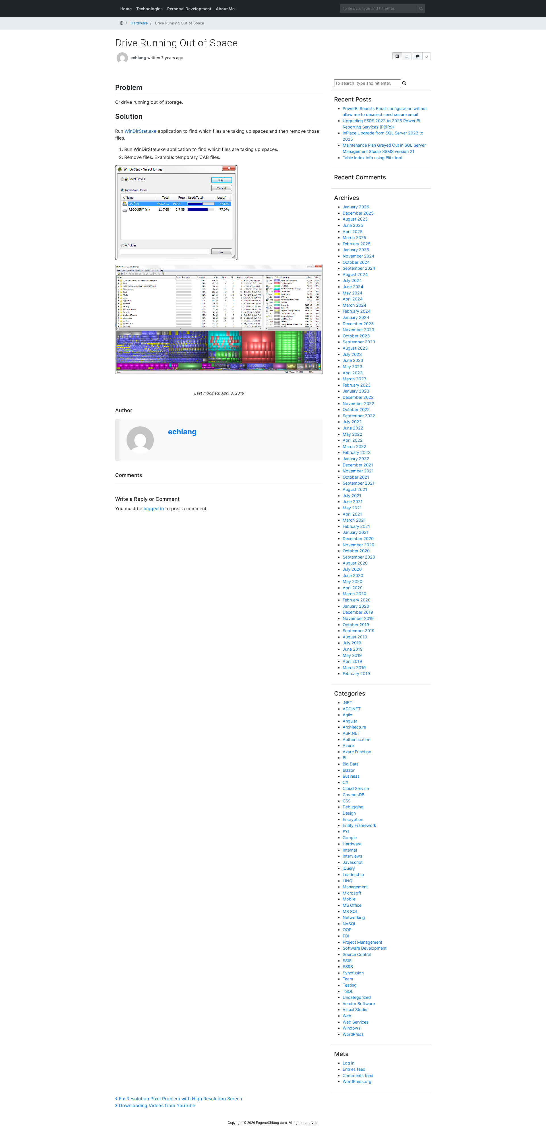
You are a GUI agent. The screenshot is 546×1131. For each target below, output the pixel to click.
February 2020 (357, 599)
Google (350, 837)
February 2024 (357, 311)
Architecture (354, 727)
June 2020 (353, 575)
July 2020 (352, 569)
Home (126, 8)
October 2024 (356, 262)
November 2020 (358, 544)
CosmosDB (353, 794)
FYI (346, 831)
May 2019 (352, 655)
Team (348, 978)
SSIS (347, 960)
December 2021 (358, 464)
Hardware (352, 843)
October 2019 (356, 624)
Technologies (149, 8)
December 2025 (358, 213)
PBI (346, 935)
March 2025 (354, 237)
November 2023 (358, 329)
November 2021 (358, 470)
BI (344, 757)
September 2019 (359, 630)
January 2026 (356, 206)
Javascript (353, 862)
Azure (348, 745)
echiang (138, 57)
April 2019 (352, 661)
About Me (225, 8)
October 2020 (356, 550)
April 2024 (353, 298)
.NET (347, 702)
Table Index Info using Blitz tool (372, 157)
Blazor (349, 770)
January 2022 (356, 458)
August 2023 (355, 348)
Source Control (357, 954)
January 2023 (356, 391)
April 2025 (353, 231)
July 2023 (352, 354)
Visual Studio (355, 1009)
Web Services (356, 1022)
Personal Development (189, 8)
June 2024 (353, 286)
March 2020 (354, 593)
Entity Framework (359, 825)
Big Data (351, 763)
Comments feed (358, 1075)
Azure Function (357, 751)
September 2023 (359, 341)
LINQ (347, 880)
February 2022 (357, 452)
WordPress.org (357, 1081)
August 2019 (355, 636)
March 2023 (354, 378)
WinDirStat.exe (140, 131)
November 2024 (358, 256)
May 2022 (352, 434)
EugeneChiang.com (271, 1123)
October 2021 (356, 477)
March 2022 (354, 446)
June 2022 (353, 428)
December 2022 (358, 397)
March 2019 (354, 667)
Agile (347, 714)
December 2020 (358, 538)
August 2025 (355, 219)
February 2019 (356, 673)
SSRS (348, 966)
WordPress (353, 1034)
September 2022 (359, 415)
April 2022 (353, 440)
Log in (348, 1063)
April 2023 (353, 372)
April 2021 (352, 514)
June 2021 (353, 501)
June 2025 (353, 225)
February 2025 (357, 243)
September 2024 (359, 268)
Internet (350, 850)
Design (349, 813)
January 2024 (356, 317)
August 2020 (355, 563)
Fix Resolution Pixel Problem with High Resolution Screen (180, 1098)
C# (345, 782)
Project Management (362, 942)
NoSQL (349, 923)
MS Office (352, 905)
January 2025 (356, 249)
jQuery (349, 868)
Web (347, 1015)
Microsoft (352, 893)
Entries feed (354, 1069)
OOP (347, 929)
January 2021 (356, 532)
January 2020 (356, 606)
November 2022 (358, 403)
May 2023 (352, 366)
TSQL (348, 991)
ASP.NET (351, 733)
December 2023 (358, 323)
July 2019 (352, 642)
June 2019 (353, 649)
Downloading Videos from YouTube (157, 1105)
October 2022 (356, 409)
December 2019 (358, 612)
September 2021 (359, 483)
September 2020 (359, 557)
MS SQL (350, 911)
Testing (350, 985)
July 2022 (352, 421)
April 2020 (353, 587)
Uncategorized (357, 997)
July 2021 (352, 495)
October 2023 (356, 335)
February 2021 (356, 526)
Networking (354, 917)
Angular (350, 721)
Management (355, 886)
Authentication (356, 739)
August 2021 (355, 489)
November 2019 (358, 618)
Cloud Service (356, 788)
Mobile (349, 899)
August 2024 (355, 274)
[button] (397, 56)
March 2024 (354, 305)
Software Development (364, 948)
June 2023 (353, 360)
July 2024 (352, 280)
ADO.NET (352, 708)
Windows (352, 1028)
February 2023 (357, 385)
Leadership (353, 874)
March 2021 (354, 520)
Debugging (353, 806)
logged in (154, 508)
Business (351, 776)
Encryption (353, 819)
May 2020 (352, 581)
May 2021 (352, 507)
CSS (347, 800)
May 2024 (352, 292)
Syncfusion (353, 972)
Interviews (352, 856)
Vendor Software (359, 1003)
